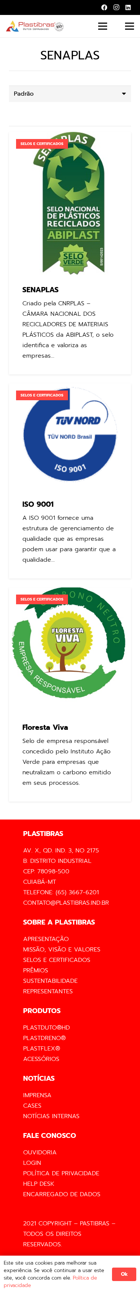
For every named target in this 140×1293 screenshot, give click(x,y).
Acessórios (41, 1059)
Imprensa (37, 1095)
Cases (32, 1105)
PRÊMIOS (35, 970)
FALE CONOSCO (49, 1135)
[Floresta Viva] (70, 694)
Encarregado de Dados (61, 1194)
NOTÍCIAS (39, 1078)
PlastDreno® (44, 1038)
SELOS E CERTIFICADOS (56, 960)
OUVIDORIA (40, 1152)
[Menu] (102, 26)
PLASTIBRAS (43, 833)
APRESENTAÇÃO (46, 939)
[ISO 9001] (70, 480)
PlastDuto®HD (46, 1027)
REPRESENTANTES (48, 991)
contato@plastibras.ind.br (66, 902)
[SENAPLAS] (70, 253)
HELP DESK (38, 1183)
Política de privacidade (61, 1173)
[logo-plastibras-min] (34, 26)
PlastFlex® (41, 1048)
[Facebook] (104, 7)
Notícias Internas (51, 1116)
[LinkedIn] (128, 7)
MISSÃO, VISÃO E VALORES (61, 949)
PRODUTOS (41, 1011)
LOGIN (32, 1162)
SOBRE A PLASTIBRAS (59, 922)
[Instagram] (116, 7)
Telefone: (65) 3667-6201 (61, 892)
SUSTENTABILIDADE (50, 980)
